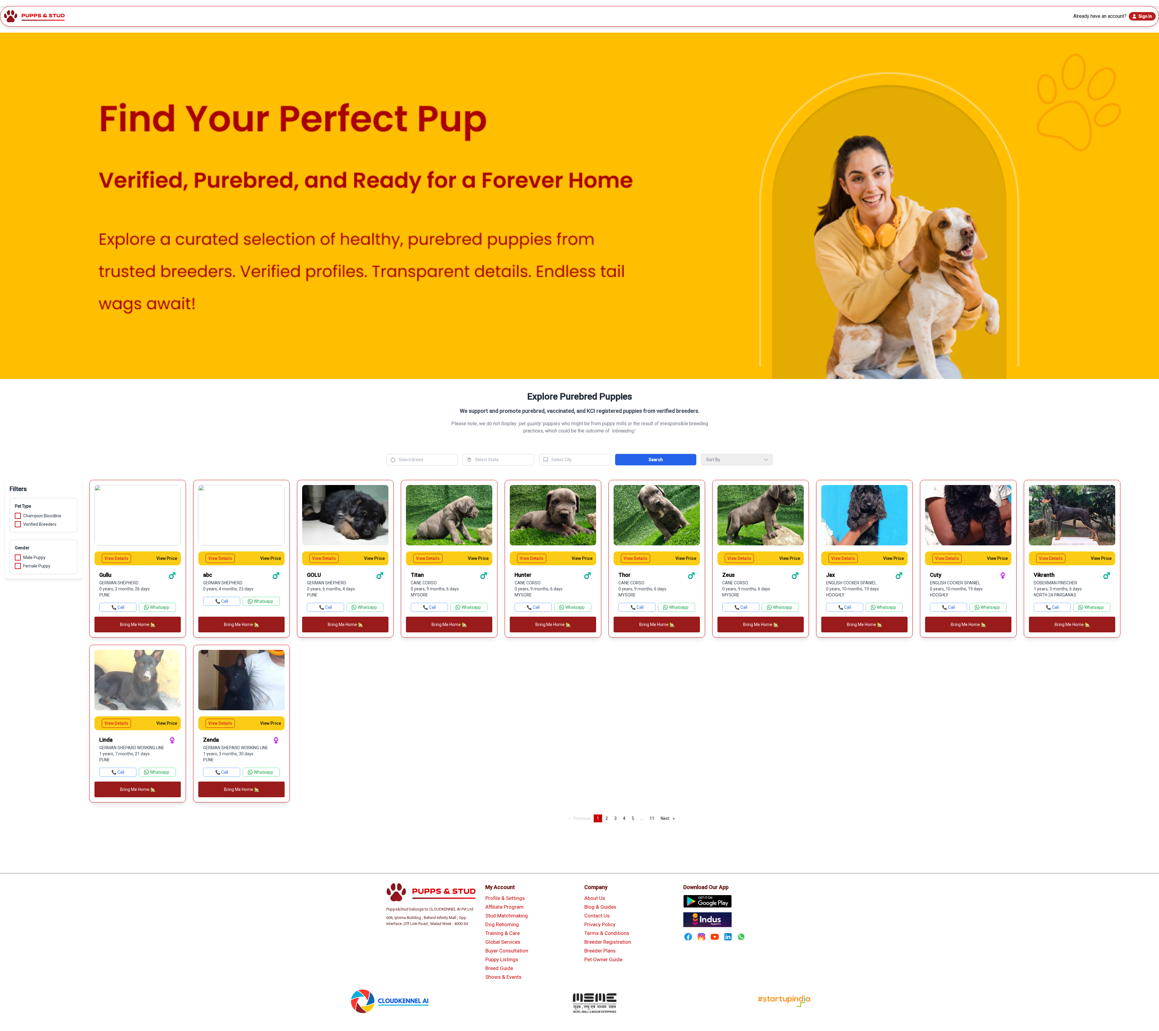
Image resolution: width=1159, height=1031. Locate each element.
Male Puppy (34, 557)
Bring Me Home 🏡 (137, 624)
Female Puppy (36, 566)
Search (656, 459)
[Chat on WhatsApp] (741, 937)
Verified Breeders (39, 524)
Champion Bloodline (42, 515)
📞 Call (117, 607)
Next (669, 818)
